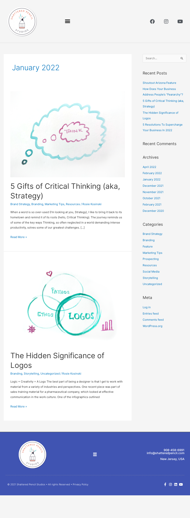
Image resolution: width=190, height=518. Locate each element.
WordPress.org (152, 326)
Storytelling (31, 373)
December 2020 (153, 211)
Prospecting (151, 259)
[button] (67, 21)
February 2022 (152, 173)
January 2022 (151, 179)
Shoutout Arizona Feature (159, 83)
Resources (73, 204)
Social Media (151, 271)
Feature (148, 246)
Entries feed (151, 313)
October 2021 (151, 198)
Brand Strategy (20, 204)
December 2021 (153, 185)
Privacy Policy (80, 484)
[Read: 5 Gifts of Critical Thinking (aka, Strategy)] (67, 134)
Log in (147, 307)
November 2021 (153, 192)
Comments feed (153, 319)
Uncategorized (50, 373)
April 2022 (149, 167)
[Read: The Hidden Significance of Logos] (67, 303)
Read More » (18, 236)
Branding (37, 204)
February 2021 (152, 204)
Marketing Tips (54, 204)
